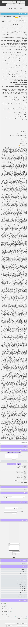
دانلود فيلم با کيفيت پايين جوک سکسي (13, 213)
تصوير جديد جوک (17, 180)
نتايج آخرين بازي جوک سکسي (12, 237)
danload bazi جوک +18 (17, 393)
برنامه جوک (8, 154)
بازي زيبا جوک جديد (21, 244)
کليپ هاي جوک (16, 186)
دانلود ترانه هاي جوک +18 (21, 420)
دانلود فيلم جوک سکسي (11, 206)
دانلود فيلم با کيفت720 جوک (13, 165)
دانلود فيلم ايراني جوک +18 (20, 415)
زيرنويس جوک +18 (17, 412)
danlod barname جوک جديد (12, 258)
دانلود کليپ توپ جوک (5, 185)
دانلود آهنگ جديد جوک (23, 172)
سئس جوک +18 (17, 427)
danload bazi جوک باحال (13, 342)
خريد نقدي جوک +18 (17, 406)
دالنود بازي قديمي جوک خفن (9, 296)
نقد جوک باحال (22, 387)
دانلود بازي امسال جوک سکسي (11, 190)
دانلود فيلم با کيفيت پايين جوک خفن (21, 315)
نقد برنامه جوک (9, 159)
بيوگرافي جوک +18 (16, 435)
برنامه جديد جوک (15, 159)
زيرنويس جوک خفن (13, 313)
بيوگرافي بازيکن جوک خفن (19, 336)
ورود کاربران (17, 452)
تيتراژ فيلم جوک (22, 163)
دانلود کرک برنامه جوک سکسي (9, 201)
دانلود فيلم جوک (5, 163)
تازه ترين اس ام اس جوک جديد (16, 278)
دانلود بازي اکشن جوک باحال (22, 342)
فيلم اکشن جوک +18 (4, 408)
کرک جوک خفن (14, 299)
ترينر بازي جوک (4, 152)
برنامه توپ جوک (10, 156)
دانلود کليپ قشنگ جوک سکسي (19, 240)
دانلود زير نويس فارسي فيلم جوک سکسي (20, 216)
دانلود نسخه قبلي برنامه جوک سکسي (21, 201)
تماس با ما (10, 4)
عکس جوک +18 (8, 430)
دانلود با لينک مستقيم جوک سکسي (8, 222)
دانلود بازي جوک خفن (14, 292)
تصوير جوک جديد (5, 280)
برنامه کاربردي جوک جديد (14, 274)
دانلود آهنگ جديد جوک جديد (10, 272)
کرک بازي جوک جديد (6, 249)
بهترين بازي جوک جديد (21, 245)
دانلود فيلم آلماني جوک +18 (16, 416)
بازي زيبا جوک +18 (10, 393)
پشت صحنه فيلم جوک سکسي (19, 208)
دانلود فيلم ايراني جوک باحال (9, 365)
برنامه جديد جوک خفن (15, 306)
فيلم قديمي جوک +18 (18, 411)
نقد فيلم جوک (16, 163)
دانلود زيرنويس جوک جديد (19, 263)
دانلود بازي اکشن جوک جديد (12, 243)
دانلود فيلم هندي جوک (10, 167)
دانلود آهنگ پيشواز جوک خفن (5, 320)
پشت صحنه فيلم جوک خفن (15, 310)
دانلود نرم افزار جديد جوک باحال (15, 376)
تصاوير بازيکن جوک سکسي (6, 236)
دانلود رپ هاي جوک (10, 172)
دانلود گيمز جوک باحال (23, 346)
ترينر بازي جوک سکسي (20, 194)
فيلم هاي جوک (22, 162)
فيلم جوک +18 (8, 407)
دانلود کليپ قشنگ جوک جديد (16, 290)
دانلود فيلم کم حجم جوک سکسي (14, 214)
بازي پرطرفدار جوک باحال (13, 345)
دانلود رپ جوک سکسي (13, 219)
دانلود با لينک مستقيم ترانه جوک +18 (17, 422)
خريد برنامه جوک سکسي (16, 204)
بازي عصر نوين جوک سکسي (9, 197)
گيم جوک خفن (20, 292)
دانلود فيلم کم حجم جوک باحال (19, 365)
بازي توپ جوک (13, 154)
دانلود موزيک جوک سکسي (18, 217)
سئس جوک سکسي (8, 228)
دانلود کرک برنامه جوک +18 (9, 403)
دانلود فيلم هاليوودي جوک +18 (8, 412)
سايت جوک (20, 159)
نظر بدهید (23, 18)
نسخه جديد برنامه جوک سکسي (6, 202)
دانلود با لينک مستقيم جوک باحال (9, 372)
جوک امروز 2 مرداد (23, 13)
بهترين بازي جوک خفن (21, 294)
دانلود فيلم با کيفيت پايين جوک (19, 166)
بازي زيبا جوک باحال (5, 342)
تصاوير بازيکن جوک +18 (17, 434)
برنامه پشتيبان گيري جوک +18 (20, 424)
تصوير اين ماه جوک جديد (23, 283)
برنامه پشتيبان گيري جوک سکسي (21, 224)
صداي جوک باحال (21, 368)
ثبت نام (4, 2)
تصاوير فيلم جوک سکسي (10, 208)
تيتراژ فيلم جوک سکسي (18, 209)
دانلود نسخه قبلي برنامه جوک (12, 157)
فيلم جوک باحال (10, 357)
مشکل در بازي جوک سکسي (9, 196)
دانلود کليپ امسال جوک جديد (14, 288)
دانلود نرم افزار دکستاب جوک (8, 175)
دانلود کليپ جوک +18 (23, 436)
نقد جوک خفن (18, 297)
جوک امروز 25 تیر (19, 476)
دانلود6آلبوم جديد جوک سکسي (22, 218)
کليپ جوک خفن (15, 337)
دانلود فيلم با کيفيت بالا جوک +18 (14, 414)
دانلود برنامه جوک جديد (20, 252)
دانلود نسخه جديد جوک (20, 149)
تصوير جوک (7, 178)
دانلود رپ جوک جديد (8, 270)
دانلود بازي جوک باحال (23, 341)
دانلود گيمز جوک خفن (17, 296)
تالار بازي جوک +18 (8, 399)
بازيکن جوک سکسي (23, 235)
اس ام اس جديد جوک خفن (9, 327)
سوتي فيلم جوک (11, 163)
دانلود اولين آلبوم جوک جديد (20, 272)
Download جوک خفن (6, 292)
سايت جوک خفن (22, 306)
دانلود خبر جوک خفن (5, 333)
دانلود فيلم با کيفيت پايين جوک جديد (17, 265)
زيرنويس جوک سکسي (8, 211)
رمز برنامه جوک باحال (5, 354)
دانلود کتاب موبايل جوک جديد (8, 279)
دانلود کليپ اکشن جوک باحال (22, 389)
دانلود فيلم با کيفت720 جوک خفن (19, 314)
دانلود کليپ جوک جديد (23, 288)
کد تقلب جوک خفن (10, 298)
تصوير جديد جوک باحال (20, 382)
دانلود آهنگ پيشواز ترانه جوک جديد (15, 271)
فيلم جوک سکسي (19, 206)
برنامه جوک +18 (4, 400)
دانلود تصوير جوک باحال (23, 381)
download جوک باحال (11, 356)
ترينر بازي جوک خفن (5, 297)
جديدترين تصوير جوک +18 (11, 429)
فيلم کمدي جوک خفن (19, 309)
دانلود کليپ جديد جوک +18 (20, 437)
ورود (23, 4)
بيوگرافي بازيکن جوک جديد (8, 286)
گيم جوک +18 (6, 391)
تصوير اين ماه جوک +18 (19, 431)
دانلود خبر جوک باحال (9, 384)
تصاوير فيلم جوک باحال (6, 360)
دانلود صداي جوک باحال (14, 368)
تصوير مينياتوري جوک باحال (9, 383)
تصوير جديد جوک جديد (4, 282)
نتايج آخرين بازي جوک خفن (9, 336)
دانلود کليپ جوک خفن (8, 337)
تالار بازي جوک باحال (19, 349)
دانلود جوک (9, 150)
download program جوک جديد (22, 258)
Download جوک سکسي (18, 188)
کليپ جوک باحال (16, 387)
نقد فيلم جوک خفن (11, 311)
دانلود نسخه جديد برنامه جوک (18, 156)
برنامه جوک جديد (9, 251)
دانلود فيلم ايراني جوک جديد (10, 266)
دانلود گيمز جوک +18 (7, 395)
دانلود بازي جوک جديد (12, 242)
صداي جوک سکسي (10, 216)
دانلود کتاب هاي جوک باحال (16, 379)
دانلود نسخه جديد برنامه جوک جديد (7, 253)
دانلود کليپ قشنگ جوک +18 (18, 438)
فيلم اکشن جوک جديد (23, 260)
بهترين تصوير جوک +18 (19, 429)
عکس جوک (22, 180)
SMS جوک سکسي (7, 226)
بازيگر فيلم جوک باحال (23, 361)
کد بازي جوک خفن (17, 298)
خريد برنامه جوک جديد (20, 257)
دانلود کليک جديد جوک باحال (16, 388)
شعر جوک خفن (4, 319)
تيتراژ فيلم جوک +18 (21, 410)
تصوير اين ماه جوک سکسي (22, 232)
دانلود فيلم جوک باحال (19, 362)
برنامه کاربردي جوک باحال (12, 373)
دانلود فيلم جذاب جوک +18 (10, 411)
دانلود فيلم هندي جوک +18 (11, 415)
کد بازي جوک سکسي (4, 194)
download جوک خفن (10, 307)
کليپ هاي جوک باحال (19, 390)
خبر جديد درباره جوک (12, 182)
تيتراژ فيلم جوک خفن (18, 311)
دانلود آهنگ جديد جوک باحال (10, 371)
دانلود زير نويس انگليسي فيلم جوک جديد (20, 268)
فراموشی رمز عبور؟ (21, 460)
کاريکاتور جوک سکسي (8, 233)
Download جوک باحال (15, 341)
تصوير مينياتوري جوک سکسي (17, 233)
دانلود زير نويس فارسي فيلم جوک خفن (10, 317)
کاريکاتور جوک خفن (21, 333)
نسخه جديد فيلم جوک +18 (13, 408)
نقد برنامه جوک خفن (7, 306)
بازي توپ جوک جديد (16, 251)
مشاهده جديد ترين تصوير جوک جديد (21, 282)
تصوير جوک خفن (12, 330)
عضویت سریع (10, 452)
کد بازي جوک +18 (6, 397)
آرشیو (17, 4)
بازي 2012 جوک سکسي (18, 197)
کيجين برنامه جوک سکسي (16, 202)
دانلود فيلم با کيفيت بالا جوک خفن (9, 315)
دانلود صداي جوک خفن (19, 318)
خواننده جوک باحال (4, 369)
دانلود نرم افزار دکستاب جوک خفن (12, 325)
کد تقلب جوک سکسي (23, 195)
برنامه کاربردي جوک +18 (7, 422)
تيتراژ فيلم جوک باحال (15, 361)
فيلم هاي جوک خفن (23, 310)
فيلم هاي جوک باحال (23, 360)
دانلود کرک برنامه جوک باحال (14, 354)
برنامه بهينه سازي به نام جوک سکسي (9, 224)
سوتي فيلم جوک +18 (8, 410)
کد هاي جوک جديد (18, 249)
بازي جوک (20, 147)
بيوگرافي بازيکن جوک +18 (8, 434)
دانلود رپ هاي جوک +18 (12, 421)
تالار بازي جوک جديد (15, 250)
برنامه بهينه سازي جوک (10, 174)
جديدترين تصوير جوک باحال (5, 380)
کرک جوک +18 (4, 398)
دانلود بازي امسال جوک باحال (12, 343)
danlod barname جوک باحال (18, 357)
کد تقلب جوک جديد (8, 248)
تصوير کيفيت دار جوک (21, 181)
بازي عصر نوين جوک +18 (19, 400)
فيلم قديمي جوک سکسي (11, 210)
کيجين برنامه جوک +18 (19, 404)
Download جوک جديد (4, 242)
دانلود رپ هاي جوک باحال (19, 372)
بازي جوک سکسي (14, 187)
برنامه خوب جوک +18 (12, 423)
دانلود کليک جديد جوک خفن (14, 338)
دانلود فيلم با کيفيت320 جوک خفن (8, 314)
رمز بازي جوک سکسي (12, 194)
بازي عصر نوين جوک (19, 154)
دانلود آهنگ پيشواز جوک (6, 170)
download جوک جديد (5, 257)
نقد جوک (14, 152)
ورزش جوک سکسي (14, 236)
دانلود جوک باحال (8, 350)
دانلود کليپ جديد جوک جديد (20, 289)
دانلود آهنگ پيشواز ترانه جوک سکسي (18, 220)
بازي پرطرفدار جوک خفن (7, 295)
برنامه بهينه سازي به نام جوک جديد (17, 276)
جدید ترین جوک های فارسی (14, 8)
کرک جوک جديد (12, 249)
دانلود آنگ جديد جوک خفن (22, 320)
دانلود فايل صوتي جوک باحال (22, 369)
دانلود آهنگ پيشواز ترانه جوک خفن (21, 321)
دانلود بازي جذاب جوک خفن (12, 294)
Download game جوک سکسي (9, 188)
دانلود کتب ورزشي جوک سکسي (9, 235)
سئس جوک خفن (6, 328)
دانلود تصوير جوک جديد (5, 281)
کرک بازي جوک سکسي (18, 196)
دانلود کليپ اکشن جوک (13, 185)
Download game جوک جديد (22, 243)
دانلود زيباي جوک (20, 187)
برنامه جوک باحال (14, 350)
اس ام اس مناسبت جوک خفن (14, 328)
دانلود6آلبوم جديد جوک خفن (18, 319)
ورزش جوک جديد (24, 286)
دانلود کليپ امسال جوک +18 (14, 436)
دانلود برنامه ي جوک (9, 155)
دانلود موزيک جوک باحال (6, 368)
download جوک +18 (10, 406)
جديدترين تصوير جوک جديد (14, 281)
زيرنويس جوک (5, 164)
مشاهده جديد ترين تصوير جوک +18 (17, 430)
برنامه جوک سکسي (19, 198)
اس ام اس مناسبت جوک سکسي (17, 228)
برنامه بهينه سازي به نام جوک (18, 175)
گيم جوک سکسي (7, 187)
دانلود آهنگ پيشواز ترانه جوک (22, 171)
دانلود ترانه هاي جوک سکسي (6, 220)
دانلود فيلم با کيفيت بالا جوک (10, 166)
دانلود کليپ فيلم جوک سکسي (15, 241)
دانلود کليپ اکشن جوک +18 (11, 437)
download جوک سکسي (23, 205)
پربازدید (14, 464)
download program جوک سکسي (13, 205)
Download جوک (6, 147)
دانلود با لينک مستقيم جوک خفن (18, 323)
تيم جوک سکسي (17, 235)
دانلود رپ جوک (13, 170)
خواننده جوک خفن (10, 319)
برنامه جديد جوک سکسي (7, 203)
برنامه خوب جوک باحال (19, 374)
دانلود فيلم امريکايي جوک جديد (16, 267)
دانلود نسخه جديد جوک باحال (22, 343)
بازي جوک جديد (24, 242)
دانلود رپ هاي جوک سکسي (19, 222)
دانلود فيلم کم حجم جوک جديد (19, 266)
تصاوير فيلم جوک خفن (6, 310)
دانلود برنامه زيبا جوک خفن (9, 303)
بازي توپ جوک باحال (21, 350)
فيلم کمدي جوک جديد (15, 260)
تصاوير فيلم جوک (8, 162)
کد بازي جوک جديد (14, 248)
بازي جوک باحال (9, 340)
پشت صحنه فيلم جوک (15, 162)
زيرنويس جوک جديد (11, 263)
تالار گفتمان (12, 2)
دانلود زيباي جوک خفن (16, 340)
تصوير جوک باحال (21, 380)
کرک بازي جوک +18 (23, 399)
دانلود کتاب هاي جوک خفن (7, 329)
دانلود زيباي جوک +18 (10, 439)
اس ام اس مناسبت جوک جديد (6, 278)
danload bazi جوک (8, 148)
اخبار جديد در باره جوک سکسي (12, 232)
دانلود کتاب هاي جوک (23, 178)
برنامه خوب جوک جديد (20, 275)
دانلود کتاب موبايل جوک (5, 177)
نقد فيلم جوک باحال (8, 361)
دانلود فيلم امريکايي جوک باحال (16, 366)
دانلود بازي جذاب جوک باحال (19, 344)
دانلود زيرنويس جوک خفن (20, 313)
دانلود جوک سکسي (12, 198)
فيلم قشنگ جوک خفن (11, 309)
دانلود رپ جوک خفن (14, 320)
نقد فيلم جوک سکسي (10, 209)
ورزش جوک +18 (24, 434)
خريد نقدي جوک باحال (19, 356)
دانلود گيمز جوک (11, 151)
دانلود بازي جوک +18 (15, 395)
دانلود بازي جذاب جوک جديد (12, 245)
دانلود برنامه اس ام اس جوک (14, 178)
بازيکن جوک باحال (18, 385)
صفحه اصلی (21, 2)
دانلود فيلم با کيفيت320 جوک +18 (12, 413)
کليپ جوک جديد (4, 287)
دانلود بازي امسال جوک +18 (14, 396)
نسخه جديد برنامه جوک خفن (12, 305)
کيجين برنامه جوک (16, 158)
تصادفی (9, 464)
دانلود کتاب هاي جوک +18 (19, 428)
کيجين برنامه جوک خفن (21, 305)
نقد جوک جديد (16, 247)
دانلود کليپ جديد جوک (20, 185)
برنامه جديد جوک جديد (11, 256)
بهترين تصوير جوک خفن (5, 330)
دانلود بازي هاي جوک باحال (10, 344)
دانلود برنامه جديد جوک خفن (22, 302)
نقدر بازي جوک (10, 152)
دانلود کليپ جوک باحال (9, 387)
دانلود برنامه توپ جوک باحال (19, 353)
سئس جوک (18, 177)
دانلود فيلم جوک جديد (23, 259)
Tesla (24, 16)
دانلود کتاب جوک (12, 177)
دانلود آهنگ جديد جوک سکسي (11, 221)
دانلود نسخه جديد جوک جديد (13, 244)
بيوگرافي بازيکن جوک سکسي (22, 237)
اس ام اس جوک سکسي (14, 226)
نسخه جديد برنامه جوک (8, 158)
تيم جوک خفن (9, 334)
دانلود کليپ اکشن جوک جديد (10, 289)
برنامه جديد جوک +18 (13, 405)
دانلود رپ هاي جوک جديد (20, 273)
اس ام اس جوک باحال (19, 377)
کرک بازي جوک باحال (11, 348)
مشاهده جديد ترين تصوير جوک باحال (12, 381)
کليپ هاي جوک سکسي (9, 240)
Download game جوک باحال (6, 341)
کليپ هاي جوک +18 (10, 438)
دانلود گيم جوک (4, 150)
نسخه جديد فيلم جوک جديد (6, 259)
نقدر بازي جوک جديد (10, 247)
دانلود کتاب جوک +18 (11, 427)
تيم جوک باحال (12, 385)
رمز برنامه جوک (21, 158)
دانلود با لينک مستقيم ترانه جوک (17, 173)
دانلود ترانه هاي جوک (13, 171)
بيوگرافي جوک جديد (16, 287)
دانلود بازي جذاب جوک (23, 150)
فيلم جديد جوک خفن (4, 309)
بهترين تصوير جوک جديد (23, 281)
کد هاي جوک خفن (20, 299)
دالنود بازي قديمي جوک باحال (14, 346)
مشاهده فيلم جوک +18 (21, 408)
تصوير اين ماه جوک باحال (12, 382)
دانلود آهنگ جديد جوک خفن (18, 322)
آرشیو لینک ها (23, 563)
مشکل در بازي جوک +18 (16, 399)
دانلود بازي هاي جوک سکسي (6, 191)
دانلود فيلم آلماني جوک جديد (6, 267)
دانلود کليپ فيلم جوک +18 (19, 439)
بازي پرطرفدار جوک (23, 151)
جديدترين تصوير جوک (21, 179)
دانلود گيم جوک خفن (15, 295)
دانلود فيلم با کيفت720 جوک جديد (14, 264)
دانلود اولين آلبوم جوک (5, 171)
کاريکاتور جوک (7, 181)
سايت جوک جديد (18, 256)
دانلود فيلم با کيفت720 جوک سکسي (13, 212)
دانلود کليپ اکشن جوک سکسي (15, 239)
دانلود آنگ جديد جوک (19, 170)
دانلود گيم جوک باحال (21, 345)
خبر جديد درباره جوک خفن (22, 334)
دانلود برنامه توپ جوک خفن (18, 303)
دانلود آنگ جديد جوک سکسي (22, 219)
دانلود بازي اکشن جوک (15, 148)
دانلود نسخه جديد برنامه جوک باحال (13, 352)
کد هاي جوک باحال (24, 348)
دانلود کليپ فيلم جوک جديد (14, 291)
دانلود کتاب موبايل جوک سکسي (17, 229)
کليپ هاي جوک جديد (8, 290)
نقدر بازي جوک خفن (12, 297)
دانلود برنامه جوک (24, 155)
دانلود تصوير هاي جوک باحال (18, 384)
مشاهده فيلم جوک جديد (15, 259)
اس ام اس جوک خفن (6, 326)
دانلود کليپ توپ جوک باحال (12, 389)
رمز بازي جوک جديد (21, 248)
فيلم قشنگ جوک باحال (13, 359)
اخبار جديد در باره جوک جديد (13, 283)
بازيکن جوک (6, 182)
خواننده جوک (4, 169)
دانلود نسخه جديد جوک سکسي (22, 190)
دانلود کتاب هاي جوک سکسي (6, 229)
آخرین (18, 464)
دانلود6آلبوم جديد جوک (10, 169)
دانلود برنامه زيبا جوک (21, 157)
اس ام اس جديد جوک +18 (21, 426)
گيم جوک (16, 147)
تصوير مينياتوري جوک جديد (20, 284)
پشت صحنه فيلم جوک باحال (15, 360)
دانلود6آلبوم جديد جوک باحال (12, 369)
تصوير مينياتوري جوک (13, 181)
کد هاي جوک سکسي (6, 195)
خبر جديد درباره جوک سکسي (5, 234)
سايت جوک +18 (20, 405)
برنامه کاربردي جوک (8, 173)
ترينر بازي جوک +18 (20, 397)
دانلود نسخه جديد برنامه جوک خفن (11, 302)
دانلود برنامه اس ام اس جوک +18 (9, 428)
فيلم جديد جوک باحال (5, 359)
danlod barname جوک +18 (16, 407)
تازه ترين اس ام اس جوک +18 (11, 426)
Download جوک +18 (18, 392)
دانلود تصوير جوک (14, 179)
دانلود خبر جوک (18, 182)
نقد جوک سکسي (10, 193)
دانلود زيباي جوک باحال (17, 391)
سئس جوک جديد (24, 279)
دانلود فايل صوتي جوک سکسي (8, 217)
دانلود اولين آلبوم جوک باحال (20, 371)
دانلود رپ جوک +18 (23, 419)
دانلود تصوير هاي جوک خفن (13, 333)
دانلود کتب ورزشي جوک (20, 183)
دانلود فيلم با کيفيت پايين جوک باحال (17, 364)
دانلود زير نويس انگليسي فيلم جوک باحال (20, 367)
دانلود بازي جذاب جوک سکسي (17, 191)
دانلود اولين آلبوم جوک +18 (12, 420)
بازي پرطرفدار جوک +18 (23, 395)
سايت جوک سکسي (15, 203)
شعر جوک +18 (12, 418)
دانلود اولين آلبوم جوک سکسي (22, 221)
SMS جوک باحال (12, 377)
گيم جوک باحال (3, 340)
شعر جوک (25, 170)
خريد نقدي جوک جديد (13, 257)
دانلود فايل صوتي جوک (18, 169)
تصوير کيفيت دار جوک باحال (18, 383)
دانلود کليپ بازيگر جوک (9, 186)
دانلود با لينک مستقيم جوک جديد (11, 273)
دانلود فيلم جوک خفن (21, 312)
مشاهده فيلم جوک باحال (20, 358)
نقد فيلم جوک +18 (15, 410)
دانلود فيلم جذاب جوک (18, 164)
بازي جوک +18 (11, 391)
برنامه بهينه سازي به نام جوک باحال (12, 375)
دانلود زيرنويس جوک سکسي (17, 211)
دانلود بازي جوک (12, 147)
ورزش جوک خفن (9, 335)
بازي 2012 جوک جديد (7, 250)
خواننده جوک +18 (18, 418)
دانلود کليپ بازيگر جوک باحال (10, 390)
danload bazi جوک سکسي (14, 189)
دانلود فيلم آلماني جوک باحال (5, 366)
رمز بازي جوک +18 (13, 397)
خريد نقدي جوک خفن (17, 307)
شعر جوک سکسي (6, 218)
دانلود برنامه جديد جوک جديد (18, 253)
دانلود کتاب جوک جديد (17, 279)
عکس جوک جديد (11, 282)
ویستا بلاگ (9, 625)
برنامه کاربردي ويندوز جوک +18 (22, 423)
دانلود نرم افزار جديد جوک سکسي (11, 225)
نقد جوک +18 (7, 396)
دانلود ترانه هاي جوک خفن (11, 321)
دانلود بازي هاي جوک (15, 150)
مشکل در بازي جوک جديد (23, 250)
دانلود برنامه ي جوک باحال (8, 351)
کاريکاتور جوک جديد (12, 284)
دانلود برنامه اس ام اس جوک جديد (14, 280)
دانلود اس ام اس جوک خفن (18, 327)
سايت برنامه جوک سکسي (22, 203)
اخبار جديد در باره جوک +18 (10, 431)
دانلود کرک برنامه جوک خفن (12, 304)
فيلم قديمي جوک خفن (13, 312)
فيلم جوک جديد (4, 258)
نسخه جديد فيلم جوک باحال (11, 358)
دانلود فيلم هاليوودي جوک (23, 165)
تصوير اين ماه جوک (11, 180)
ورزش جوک (5, 183)
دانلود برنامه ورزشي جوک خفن (18, 335)
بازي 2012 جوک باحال (12, 349)
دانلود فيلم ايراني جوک (18, 167)
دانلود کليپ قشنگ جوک (23, 186)
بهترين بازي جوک (5, 149)
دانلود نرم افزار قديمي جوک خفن (16, 326)
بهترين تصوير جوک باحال (14, 380)
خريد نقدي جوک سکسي (7, 204)
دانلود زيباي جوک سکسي (6, 241)
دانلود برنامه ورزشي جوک (12, 183)
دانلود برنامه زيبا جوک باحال (10, 353)
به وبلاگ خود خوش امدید (18, 481)
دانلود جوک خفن (22, 295)
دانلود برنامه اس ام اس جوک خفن (21, 330)
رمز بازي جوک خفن (23, 298)
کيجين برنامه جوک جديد (17, 255)
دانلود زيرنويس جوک (11, 164)
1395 (25, 489)
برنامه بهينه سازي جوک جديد (12, 275)
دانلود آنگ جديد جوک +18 (6, 418)
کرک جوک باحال (17, 348)
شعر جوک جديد (24, 270)
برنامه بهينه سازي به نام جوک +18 (9, 424)
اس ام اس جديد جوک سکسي (13, 227)
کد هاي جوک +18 (10, 398)
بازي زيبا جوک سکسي (5, 189)
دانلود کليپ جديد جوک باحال (6, 388)
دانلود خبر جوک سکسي (14, 234)
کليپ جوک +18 (5, 435)
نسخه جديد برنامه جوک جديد (8, 255)
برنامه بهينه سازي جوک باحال (10, 374)
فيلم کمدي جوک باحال (20, 359)
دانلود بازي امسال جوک (12, 149)
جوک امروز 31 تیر (19, 471)
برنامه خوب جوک (17, 174)
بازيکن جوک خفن (15, 334)
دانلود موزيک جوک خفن (11, 318)
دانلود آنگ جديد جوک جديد (17, 270)
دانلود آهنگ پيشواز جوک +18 (15, 419)
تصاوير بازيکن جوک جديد (16, 286)
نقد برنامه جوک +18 (6, 405)
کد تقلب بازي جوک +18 (17, 398)
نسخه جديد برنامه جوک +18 (10, 404)
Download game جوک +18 (10, 392)
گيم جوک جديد (18, 242)
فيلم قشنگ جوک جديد (8, 260)
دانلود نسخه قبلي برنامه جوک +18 (19, 403)
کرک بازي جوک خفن (7, 299)
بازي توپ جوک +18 (11, 400)
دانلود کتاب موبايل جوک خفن (16, 329)
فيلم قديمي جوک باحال (11, 362)
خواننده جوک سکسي (13, 218)
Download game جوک (23, 148)
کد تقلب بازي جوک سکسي (14, 195)
